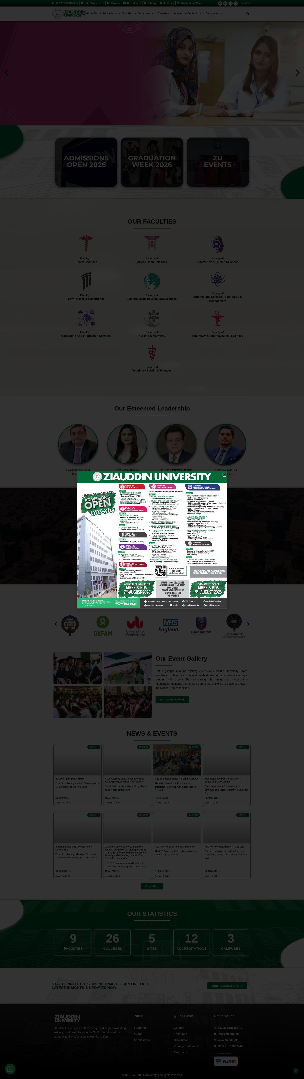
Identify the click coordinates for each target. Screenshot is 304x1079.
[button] (224, 474)
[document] (152, 539)
